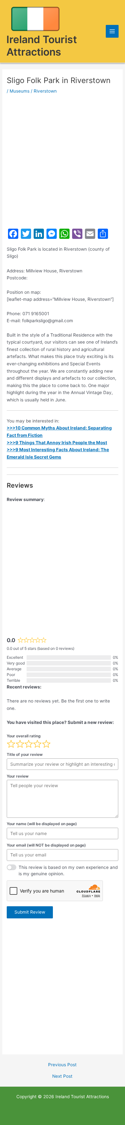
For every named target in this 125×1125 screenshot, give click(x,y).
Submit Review (29, 912)
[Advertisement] (62, 161)
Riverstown (45, 91)
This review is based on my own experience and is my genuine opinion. (68, 871)
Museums (19, 91)
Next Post (62, 1076)
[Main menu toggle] (112, 31)
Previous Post (62, 1065)
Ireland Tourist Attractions (41, 45)
